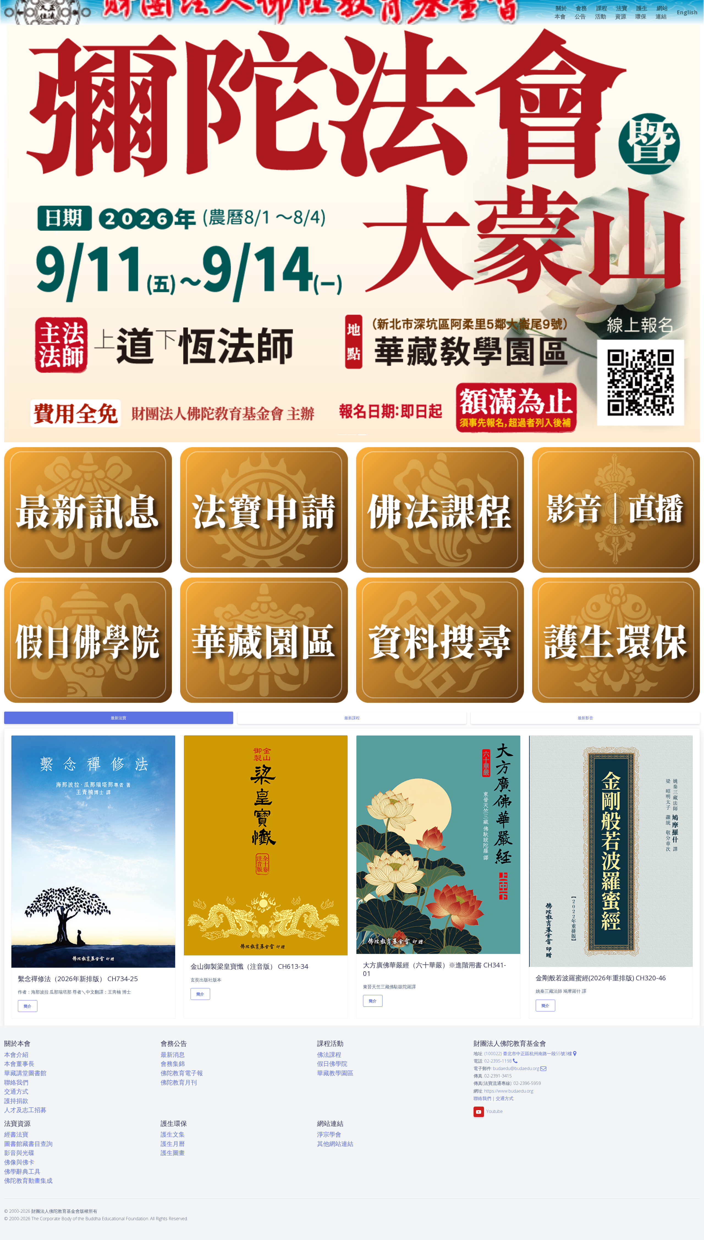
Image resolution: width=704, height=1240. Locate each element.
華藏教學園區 (335, 1073)
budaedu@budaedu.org (516, 1068)
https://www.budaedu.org (508, 1091)
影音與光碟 (19, 1152)
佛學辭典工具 (22, 1171)
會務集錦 (173, 1063)
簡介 (28, 1006)
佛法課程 (329, 1054)
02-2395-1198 (498, 1061)
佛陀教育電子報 (182, 1073)
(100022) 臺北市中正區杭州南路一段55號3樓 (528, 1053)
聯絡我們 (16, 1082)
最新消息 (173, 1054)
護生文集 (173, 1134)
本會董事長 (19, 1063)
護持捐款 (16, 1100)
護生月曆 (173, 1143)
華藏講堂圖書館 (25, 1073)
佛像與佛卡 (19, 1162)
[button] (561, 12)
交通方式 (16, 1091)
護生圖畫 (173, 1152)
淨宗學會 (329, 1134)
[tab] (118, 718)
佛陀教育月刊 (179, 1082)
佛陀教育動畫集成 (28, 1180)
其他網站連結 (335, 1143)
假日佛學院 (332, 1063)
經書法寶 (16, 1134)
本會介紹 (16, 1054)
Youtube (494, 1111)
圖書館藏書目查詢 (28, 1143)
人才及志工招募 (25, 1109)
